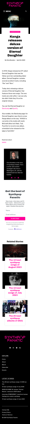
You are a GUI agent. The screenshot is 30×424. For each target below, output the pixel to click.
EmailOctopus (19, 229)
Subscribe (5, 367)
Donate (4, 370)
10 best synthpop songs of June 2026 (13, 399)
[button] (26, 11)
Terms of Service (7, 414)
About (4, 362)
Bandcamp (5, 108)
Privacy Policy (6, 412)
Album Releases (15, 31)
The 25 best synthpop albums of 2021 (15, 318)
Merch (4, 364)
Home (4, 359)
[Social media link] (11, 177)
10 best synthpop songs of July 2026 (13, 386)
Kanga (4, 142)
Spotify (15, 108)
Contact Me (5, 410)
